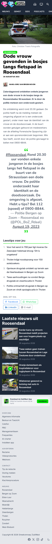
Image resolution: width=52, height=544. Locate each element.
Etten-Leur (6, 497)
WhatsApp (31, 301)
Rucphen (6, 519)
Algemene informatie (11, 416)
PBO (4, 428)
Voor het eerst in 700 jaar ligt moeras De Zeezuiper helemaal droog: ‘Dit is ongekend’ (27, 251)
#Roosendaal (16, 154)
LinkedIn (12, 307)
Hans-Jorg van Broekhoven (22, 84)
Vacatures (6, 476)
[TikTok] (42, 539)
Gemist (17, 11)
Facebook (13, 301)
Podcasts (39, 11)
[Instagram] (37, 539)
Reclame (6, 452)
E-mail (27, 307)
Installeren (43, 401)
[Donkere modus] (48, 539)
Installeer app (8, 442)
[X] (33, 539)
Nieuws (6, 11)
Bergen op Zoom (9, 493)
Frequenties (7, 435)
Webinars (6, 459)
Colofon (5, 424)
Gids (27, 11)
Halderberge (7, 508)
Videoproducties (9, 456)
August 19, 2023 (26, 226)
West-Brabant (8, 527)
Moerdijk (6, 505)
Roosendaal (10, 52)
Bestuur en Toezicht (10, 420)
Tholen (5, 516)
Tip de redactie (8, 469)
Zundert (5, 523)
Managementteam (10, 431)
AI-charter (6, 439)
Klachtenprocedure (10, 480)
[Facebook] (29, 539)
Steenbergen (7, 512)
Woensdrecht (8, 501)
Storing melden (8, 473)
